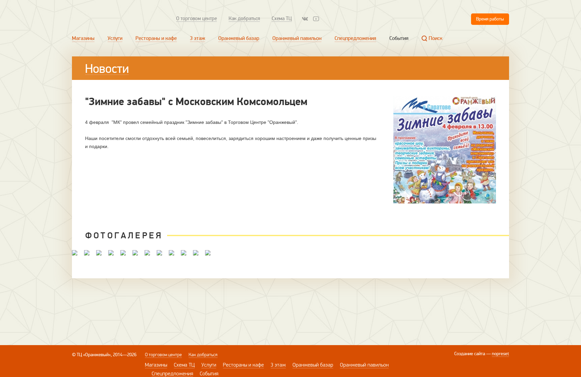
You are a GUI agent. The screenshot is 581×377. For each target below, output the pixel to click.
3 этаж (197, 38)
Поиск (435, 38)
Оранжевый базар (238, 38)
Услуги (115, 38)
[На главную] (116, 19)
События (399, 38)
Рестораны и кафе (156, 38)
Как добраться (244, 18)
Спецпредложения (355, 38)
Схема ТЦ (282, 18)
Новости (107, 69)
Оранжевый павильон (296, 38)
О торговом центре (196, 18)
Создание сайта (469, 354)
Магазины (83, 38)
